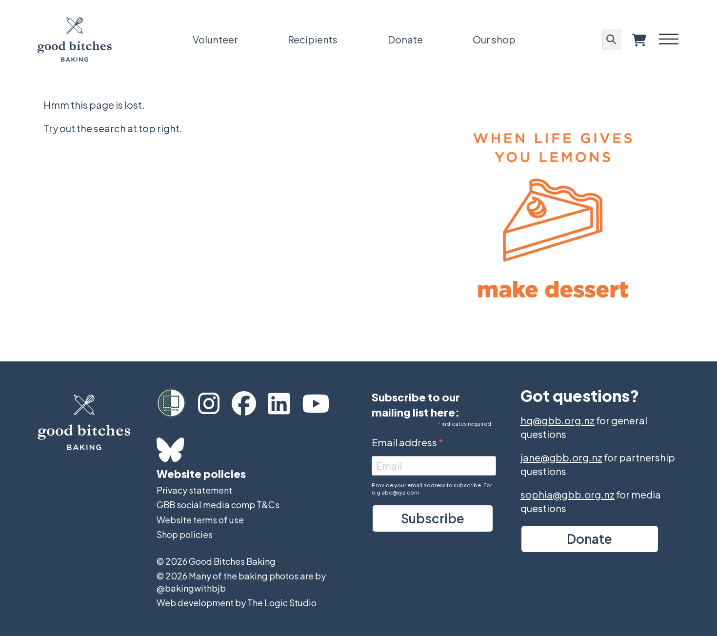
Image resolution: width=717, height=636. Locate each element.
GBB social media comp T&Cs (218, 504)
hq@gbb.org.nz (557, 420)
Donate (405, 39)
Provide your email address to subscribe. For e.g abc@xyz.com (432, 489)
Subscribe (432, 518)
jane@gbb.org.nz (561, 457)
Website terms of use (200, 519)
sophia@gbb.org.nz (567, 494)
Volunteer (215, 39)
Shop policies (185, 534)
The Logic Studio (282, 602)
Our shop (494, 39)
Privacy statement (194, 490)
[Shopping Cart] (639, 40)
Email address (405, 442)
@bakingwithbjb (191, 588)
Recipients (313, 39)
